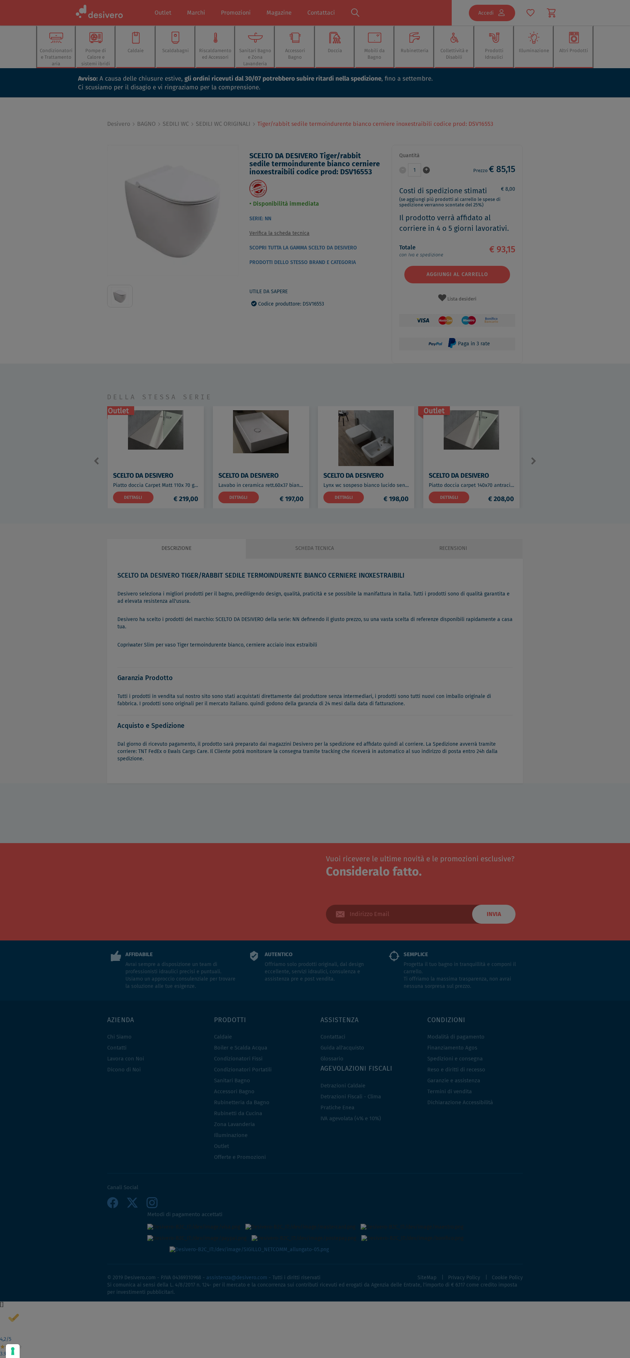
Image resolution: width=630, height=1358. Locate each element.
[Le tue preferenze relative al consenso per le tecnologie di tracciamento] (13, 1351)
